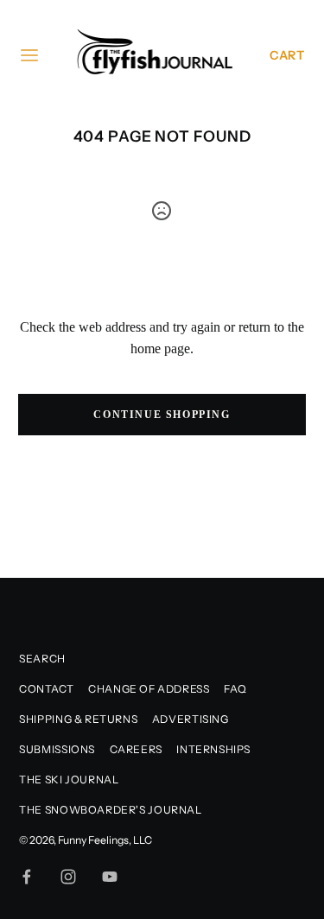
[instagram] (68, 876)
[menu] (29, 55)
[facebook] (27, 876)
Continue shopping (161, 415)
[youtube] (109, 876)
